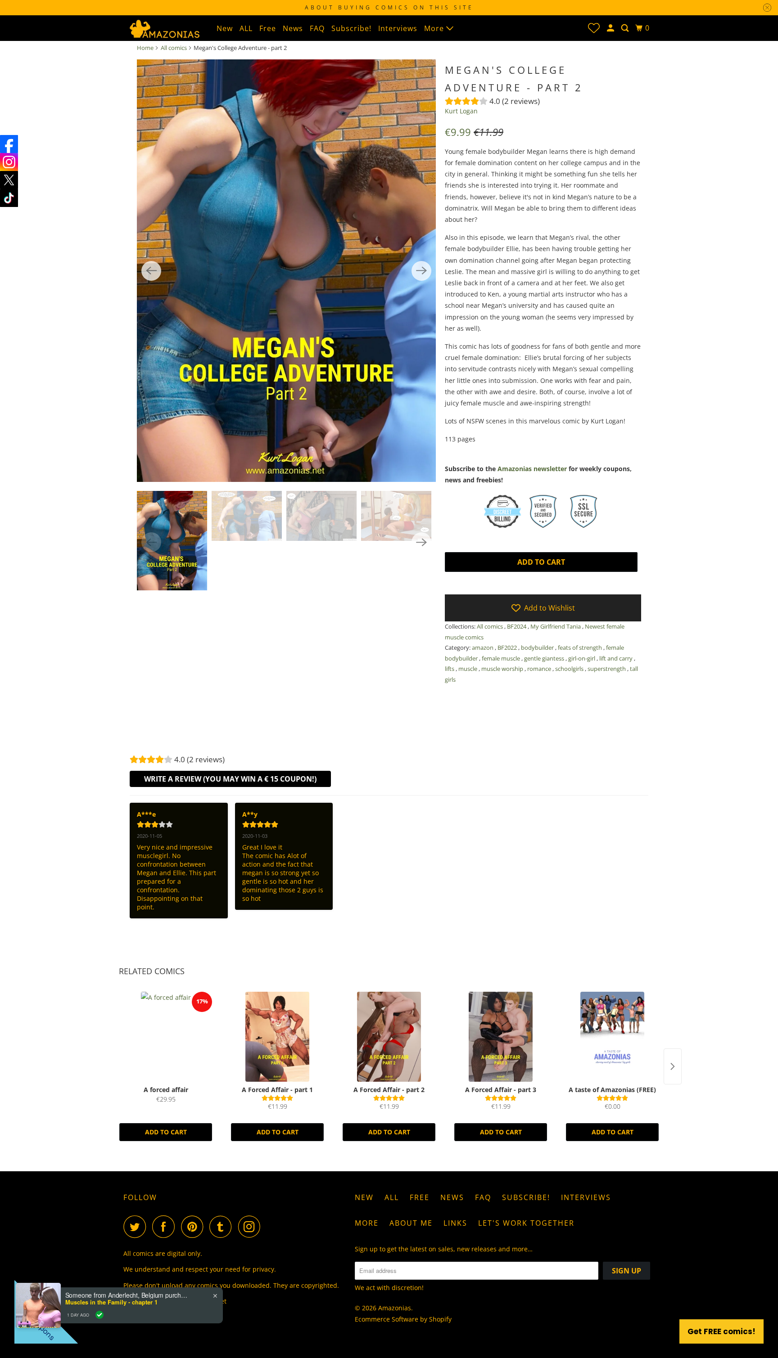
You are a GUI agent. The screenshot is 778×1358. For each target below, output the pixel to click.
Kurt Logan (461, 111)
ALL (246, 28)
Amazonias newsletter (532, 468)
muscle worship (503, 669)
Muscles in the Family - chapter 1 (111, 1302)
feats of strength (580, 647)
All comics (174, 48)
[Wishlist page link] (594, 28)
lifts (450, 669)
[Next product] (673, 1066)
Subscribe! (351, 28)
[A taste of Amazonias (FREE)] (612, 1037)
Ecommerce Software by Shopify (403, 1319)
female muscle (501, 658)
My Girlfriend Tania (556, 626)
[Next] (421, 271)
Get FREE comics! (721, 1331)
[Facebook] (9, 144)
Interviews (397, 28)
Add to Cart (166, 1132)
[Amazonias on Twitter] (136, 1226)
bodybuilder (538, 647)
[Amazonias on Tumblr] (222, 1226)
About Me (411, 1223)
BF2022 (508, 647)
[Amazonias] (163, 28)
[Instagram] (9, 162)
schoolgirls (570, 669)
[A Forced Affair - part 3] (500, 1037)
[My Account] (611, 28)
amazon (483, 647)
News (293, 28)
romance (539, 669)
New (225, 28)
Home (145, 48)
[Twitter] (9, 180)
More (435, 28)
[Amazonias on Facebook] (165, 1226)
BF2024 (517, 626)
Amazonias (394, 1308)
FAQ (317, 28)
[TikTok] (9, 198)
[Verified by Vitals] (99, 1315)
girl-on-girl (582, 658)
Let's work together (526, 1223)
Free (267, 28)
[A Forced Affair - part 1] (277, 1037)
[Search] (626, 28)
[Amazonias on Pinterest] (194, 1226)
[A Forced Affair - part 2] (389, 1037)
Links (455, 1223)
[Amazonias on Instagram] (251, 1226)
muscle (468, 669)
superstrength (607, 669)
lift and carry (616, 658)
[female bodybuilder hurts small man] (286, 270)
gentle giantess (544, 658)
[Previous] (151, 271)
